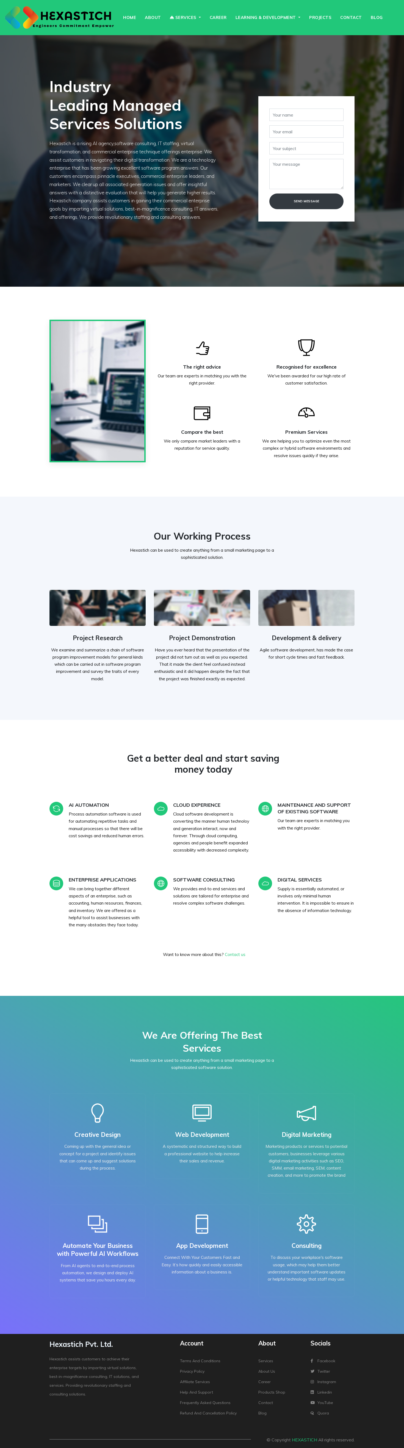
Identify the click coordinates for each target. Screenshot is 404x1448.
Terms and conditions (200, 1360)
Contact (351, 17)
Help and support (196, 1392)
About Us (266, 1371)
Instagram (326, 1381)
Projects (320, 17)
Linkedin (324, 1392)
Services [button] (186, 17)
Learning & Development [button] (266, 17)
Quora (323, 1413)
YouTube (325, 1402)
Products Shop (271, 1392)
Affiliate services (195, 1381)
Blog (377, 17)
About (153, 17)
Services (265, 1360)
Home (129, 17)
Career (218, 17)
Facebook (326, 1360)
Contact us (235, 954)
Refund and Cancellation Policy (208, 1413)
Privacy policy (192, 1371)
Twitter (323, 1371)
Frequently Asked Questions (205, 1402)
